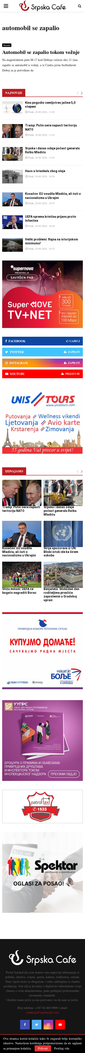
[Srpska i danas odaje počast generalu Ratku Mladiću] (12, 154)
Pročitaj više (61, 1048)
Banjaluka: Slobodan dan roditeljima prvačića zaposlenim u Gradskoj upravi (61, 594)
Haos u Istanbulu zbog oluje (45, 171)
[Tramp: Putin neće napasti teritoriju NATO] (12, 131)
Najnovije (13, 92)
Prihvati (43, 1048)
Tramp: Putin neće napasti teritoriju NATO (21, 509)
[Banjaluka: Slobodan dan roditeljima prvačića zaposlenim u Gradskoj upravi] (63, 575)
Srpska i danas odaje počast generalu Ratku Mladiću (60, 510)
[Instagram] (48, 1024)
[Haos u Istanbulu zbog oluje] (12, 176)
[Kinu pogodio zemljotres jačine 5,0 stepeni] (12, 108)
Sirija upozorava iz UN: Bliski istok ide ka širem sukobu (61, 551)
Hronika (6, 45)
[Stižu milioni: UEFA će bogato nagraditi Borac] (21, 575)
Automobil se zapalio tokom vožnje (41, 52)
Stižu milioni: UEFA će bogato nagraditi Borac (19, 590)
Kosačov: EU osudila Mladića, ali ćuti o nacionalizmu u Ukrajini (19, 551)
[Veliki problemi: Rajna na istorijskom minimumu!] (12, 245)
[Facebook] (25, 1024)
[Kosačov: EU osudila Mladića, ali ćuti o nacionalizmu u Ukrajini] (12, 199)
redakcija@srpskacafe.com (42, 1012)
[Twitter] (36, 1024)
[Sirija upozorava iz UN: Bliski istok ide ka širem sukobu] (63, 534)
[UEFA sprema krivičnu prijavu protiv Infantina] (12, 222)
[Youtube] (60, 1024)
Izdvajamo (14, 471)
